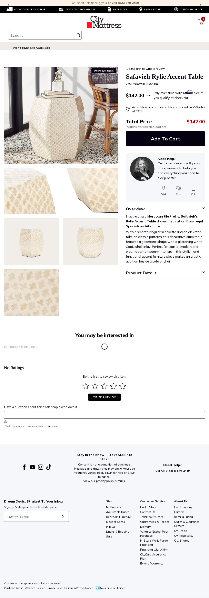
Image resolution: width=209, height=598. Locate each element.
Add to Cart (165, 139)
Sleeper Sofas (115, 522)
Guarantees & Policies (155, 522)
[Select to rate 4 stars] (113, 386)
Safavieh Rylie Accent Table (35, 47)
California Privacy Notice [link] (78, 587)
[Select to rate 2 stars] (95, 386)
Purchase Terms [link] (13, 587)
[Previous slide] (10, 191)
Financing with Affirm (154, 549)
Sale (109, 536)
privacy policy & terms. (111, 481)
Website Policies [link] (35, 587)
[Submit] (63, 516)
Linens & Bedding (117, 531)
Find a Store (148, 507)
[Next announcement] (200, 4)
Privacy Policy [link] (55, 587)
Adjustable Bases (117, 512)
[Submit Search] (78, 35)
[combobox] (45, 35)
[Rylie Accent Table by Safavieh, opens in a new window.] (61, 115)
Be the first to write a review (146, 69)
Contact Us (147, 512)
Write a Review (104, 397)
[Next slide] (111, 191)
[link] (26, 9)
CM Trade (180, 531)
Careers (179, 512)
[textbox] (104, 415)
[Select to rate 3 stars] (104, 386)
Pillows (111, 526)
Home (14, 47)
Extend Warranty (151, 563)
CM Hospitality (183, 535)
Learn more (52, 425)
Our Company (183, 507)
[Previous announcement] (8, 4)
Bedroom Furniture (118, 517)
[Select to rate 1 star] (86, 386)
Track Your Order (151, 517)
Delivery (145, 526)
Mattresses (113, 507)
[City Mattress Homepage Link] (104, 22)
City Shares (181, 540)
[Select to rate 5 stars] (122, 386)
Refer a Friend (183, 517)
